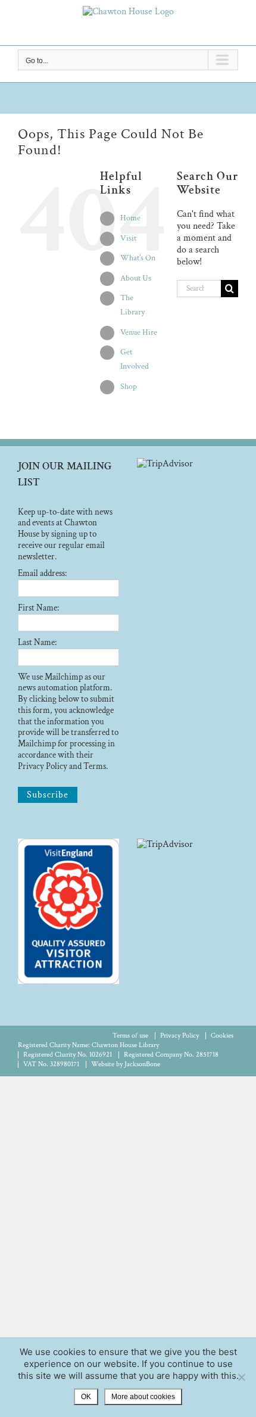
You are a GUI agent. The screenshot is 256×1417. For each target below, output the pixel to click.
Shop (128, 386)
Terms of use (130, 1035)
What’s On (137, 258)
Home (130, 218)
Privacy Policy (179, 1035)
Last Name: (37, 642)
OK (86, 1397)
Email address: (42, 573)
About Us (135, 278)
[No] (241, 1377)
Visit (128, 238)
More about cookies (143, 1397)
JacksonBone (142, 1064)
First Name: (38, 607)
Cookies (222, 1035)
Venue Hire (138, 332)
